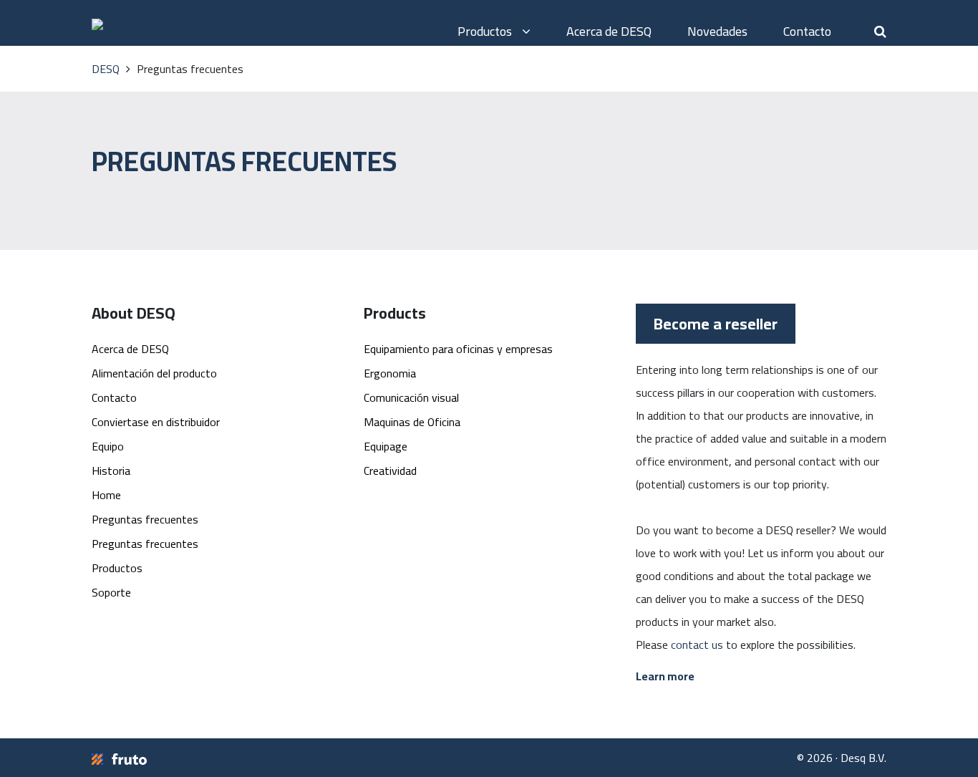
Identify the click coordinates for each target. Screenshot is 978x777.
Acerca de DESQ (609, 31)
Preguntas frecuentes (145, 519)
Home (106, 495)
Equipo (108, 446)
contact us (697, 644)
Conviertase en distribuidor (156, 422)
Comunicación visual (411, 397)
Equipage (385, 446)
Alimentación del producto (154, 373)
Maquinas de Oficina (412, 422)
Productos (486, 31)
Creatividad (390, 470)
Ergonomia (390, 373)
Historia (111, 470)
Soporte (111, 592)
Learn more (665, 676)
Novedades (717, 31)
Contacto (807, 31)
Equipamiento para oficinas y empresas (458, 348)
